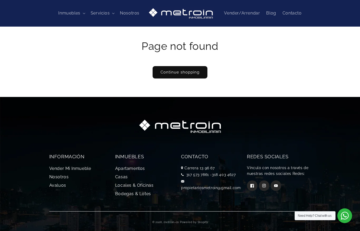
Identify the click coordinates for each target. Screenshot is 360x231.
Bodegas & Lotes (133, 193)
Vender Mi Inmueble (70, 168)
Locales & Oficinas (134, 185)
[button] (71, 13)
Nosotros (59, 176)
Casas (121, 176)
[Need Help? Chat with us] (344, 215)
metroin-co (171, 222)
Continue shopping (180, 72)
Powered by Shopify (194, 222)
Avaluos (57, 185)
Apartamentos (130, 168)
